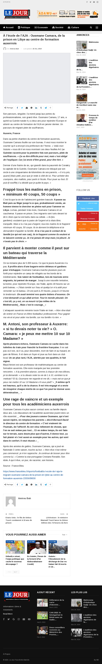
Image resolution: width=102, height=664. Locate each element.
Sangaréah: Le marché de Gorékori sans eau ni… (86, 105)
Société (59, 27)
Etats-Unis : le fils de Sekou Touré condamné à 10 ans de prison (19, 520)
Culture (75, 27)
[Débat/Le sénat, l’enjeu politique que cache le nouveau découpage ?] (15, 547)
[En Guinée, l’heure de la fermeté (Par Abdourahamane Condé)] (36, 547)
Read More (8, 614)
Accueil (10, 27)
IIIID (97, 660)
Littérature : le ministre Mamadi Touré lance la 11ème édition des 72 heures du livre (54, 520)
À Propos (6, 2)
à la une (10, 541)
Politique (25, 27)
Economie (43, 27)
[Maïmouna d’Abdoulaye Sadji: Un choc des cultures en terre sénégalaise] (81, 45)
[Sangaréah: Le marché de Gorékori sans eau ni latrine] (81, 98)
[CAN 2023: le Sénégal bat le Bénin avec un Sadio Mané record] (42, 615)
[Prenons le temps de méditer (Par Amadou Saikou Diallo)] (81, 118)
